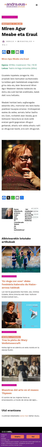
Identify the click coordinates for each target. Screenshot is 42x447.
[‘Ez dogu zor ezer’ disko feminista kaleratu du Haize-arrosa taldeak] (21, 259)
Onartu (17, 437)
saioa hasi (24, 416)
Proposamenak (9, 17)
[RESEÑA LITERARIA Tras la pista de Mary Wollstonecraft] (21, 315)
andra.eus (10, 41)
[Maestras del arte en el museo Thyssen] (21, 368)
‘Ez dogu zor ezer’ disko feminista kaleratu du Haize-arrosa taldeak (19, 284)
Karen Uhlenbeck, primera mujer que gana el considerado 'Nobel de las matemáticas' (15, 220)
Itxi (33, 437)
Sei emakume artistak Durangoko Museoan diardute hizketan (26, 216)
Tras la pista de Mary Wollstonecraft (14, 340)
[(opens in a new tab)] (7, 213)
